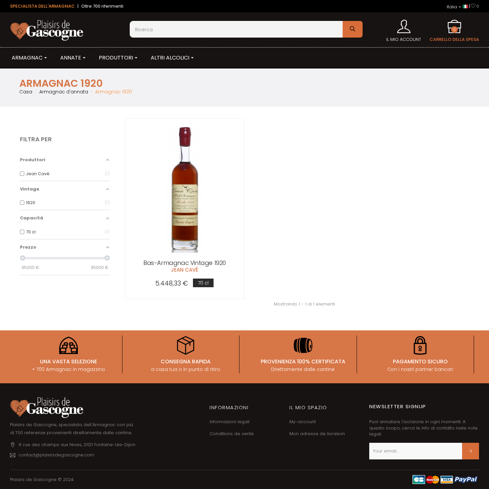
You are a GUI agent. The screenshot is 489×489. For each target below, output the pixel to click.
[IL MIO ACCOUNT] (403, 24)
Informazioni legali (229, 422)
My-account (302, 422)
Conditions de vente (232, 433)
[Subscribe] (470, 451)
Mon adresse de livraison (317, 433)
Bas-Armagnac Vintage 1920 (184, 263)
